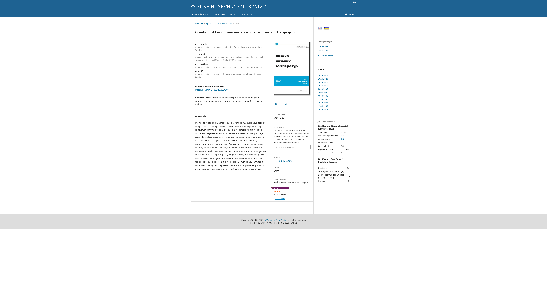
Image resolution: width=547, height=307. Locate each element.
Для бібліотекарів (325, 55)
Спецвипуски (219, 14)
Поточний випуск (199, 14)
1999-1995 (323, 96)
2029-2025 (323, 75)
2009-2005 (323, 89)
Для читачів (323, 46)
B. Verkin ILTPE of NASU (275, 220)
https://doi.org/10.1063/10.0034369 (212, 89)
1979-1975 (323, 109)
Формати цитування (284, 147)
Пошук (350, 14)
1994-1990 (323, 99)
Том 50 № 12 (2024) (224, 23)
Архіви (209, 23)
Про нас (246, 14)
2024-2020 (323, 78)
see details (280, 198)
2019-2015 (323, 82)
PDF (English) (283, 104)
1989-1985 (323, 102)
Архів (233, 14)
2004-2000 (323, 92)
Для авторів (323, 50)
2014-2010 (323, 85)
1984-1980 (323, 106)
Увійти (353, 2)
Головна (199, 23)
